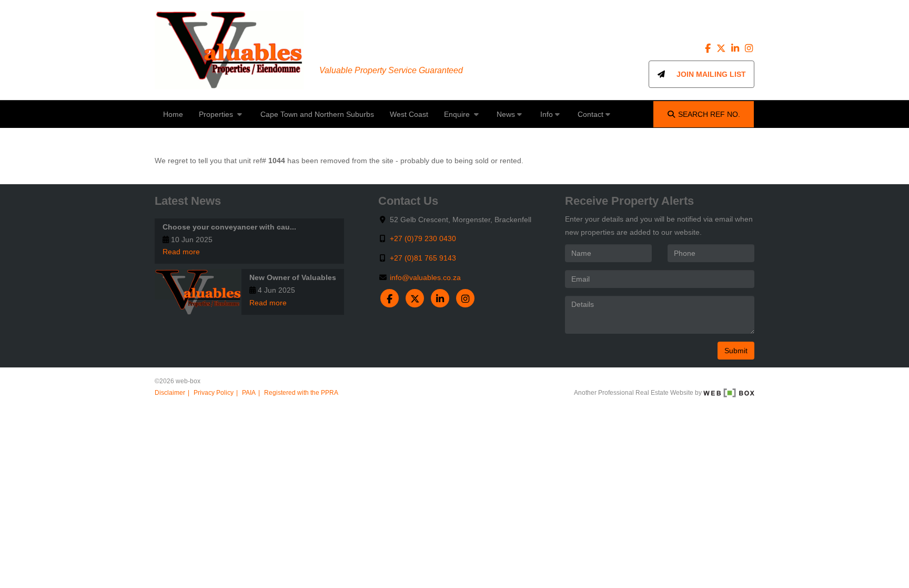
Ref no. (709, 114)
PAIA (249, 392)
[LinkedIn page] (736, 48)
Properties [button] (217, 114)
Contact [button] (590, 114)
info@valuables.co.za (425, 277)
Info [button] (546, 114)
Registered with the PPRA (301, 392)
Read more (181, 251)
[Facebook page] (709, 48)
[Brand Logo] (229, 50)
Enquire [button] (458, 114)
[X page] (722, 48)
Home (173, 114)
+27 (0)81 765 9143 (423, 258)
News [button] (506, 114)
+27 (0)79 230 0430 (423, 238)
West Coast (409, 114)
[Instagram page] (748, 48)
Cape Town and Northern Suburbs (317, 114)
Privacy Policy (214, 392)
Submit (736, 350)
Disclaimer (170, 392)
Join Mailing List (706, 74)
